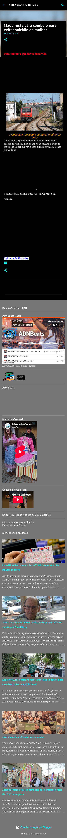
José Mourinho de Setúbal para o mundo (23, 737)
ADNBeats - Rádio (25, 365)
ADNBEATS (8, 365)
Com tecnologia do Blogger (35, 827)
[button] (5, 40)
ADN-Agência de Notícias (23, 5)
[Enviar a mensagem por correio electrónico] (5, 264)
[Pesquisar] (63, 5)
